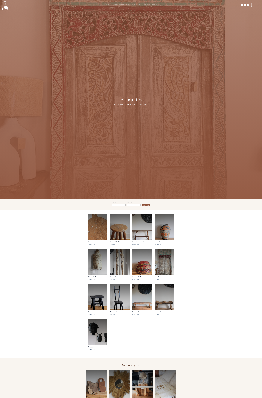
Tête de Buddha (93, 277)
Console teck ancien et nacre (141, 242)
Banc (89, 312)
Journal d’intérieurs (150, 5)
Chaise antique (115, 312)
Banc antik (135, 312)
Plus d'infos (91, 244)
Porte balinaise (159, 277)
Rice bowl (91, 347)
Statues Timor (114, 277)
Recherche (146, 205)
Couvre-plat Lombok (139, 277)
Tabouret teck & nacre (117, 242)
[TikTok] (248, 5)
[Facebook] (242, 5)
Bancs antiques (159, 312)
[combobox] (119, 205)
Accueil (107, 5)
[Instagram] (245, 5)
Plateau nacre (92, 242)
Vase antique (159, 242)
